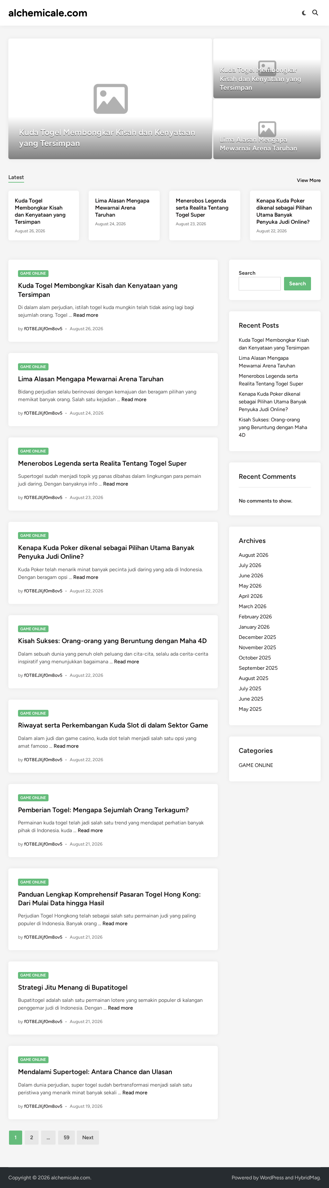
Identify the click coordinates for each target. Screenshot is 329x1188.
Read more (85, 315)
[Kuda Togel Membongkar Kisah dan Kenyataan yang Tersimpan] (110, 99)
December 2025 (257, 637)
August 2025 (253, 678)
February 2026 (255, 617)
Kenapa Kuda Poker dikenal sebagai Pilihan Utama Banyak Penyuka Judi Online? (273, 401)
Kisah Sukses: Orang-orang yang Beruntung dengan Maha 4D (112, 641)
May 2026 (250, 586)
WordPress (272, 1178)
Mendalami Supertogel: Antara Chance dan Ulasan (95, 1072)
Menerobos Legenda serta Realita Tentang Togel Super (202, 207)
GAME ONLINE (33, 273)
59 (66, 1137)
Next (87, 1137)
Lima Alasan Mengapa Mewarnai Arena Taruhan (122, 207)
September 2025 (258, 668)
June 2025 (251, 699)
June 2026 (251, 575)
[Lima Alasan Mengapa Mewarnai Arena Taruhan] (267, 129)
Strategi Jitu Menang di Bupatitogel (73, 987)
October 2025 (255, 658)
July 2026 (250, 565)
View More (309, 180)
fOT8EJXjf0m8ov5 (43, 328)
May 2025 (250, 709)
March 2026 (252, 606)
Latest (16, 177)
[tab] (16, 176)
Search (247, 273)
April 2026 (250, 596)
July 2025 (250, 688)
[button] (182, 46)
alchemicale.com (47, 13)
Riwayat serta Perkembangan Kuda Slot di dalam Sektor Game (113, 725)
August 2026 (253, 555)
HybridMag (307, 1178)
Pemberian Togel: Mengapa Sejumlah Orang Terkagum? (103, 810)
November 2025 (257, 647)
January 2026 (254, 627)
